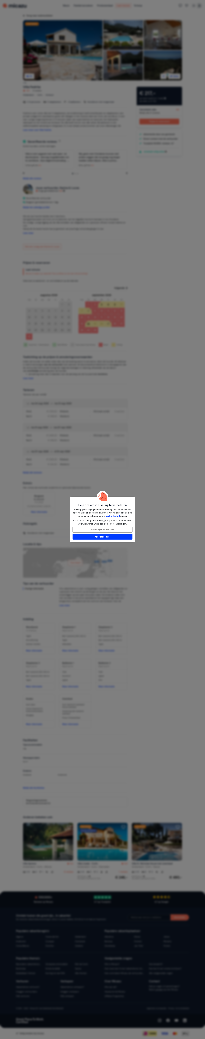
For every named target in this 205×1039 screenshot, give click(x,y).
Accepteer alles (103, 536)
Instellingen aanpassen (102, 529)
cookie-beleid (113, 516)
